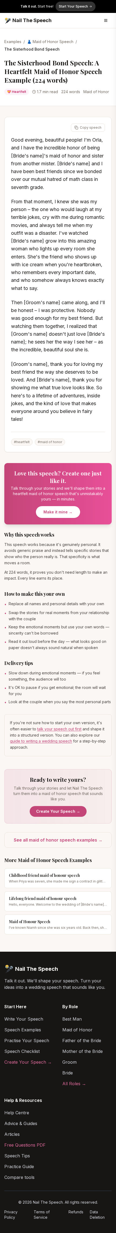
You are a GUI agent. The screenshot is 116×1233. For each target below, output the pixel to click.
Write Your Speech (23, 1019)
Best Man (72, 1019)
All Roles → (74, 1083)
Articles (12, 1134)
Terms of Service (42, 1215)
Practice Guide (19, 1166)
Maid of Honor (77, 1029)
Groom (69, 1062)
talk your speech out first (59, 729)
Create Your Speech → (58, 811)
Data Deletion (97, 1215)
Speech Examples (22, 1029)
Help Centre (16, 1112)
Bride (67, 1073)
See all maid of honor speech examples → (58, 840)
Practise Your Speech (26, 1040)
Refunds (76, 1212)
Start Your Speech (73, 6)
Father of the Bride (81, 1040)
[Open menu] (106, 20)
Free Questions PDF (25, 1145)
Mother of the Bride (82, 1051)
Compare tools (19, 1177)
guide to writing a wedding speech (41, 741)
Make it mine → (58, 512)
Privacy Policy (11, 1215)
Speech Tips (17, 1155)
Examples (12, 41)
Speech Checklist (22, 1051)
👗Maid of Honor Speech (50, 41)
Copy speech (90, 127)
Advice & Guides (20, 1123)
